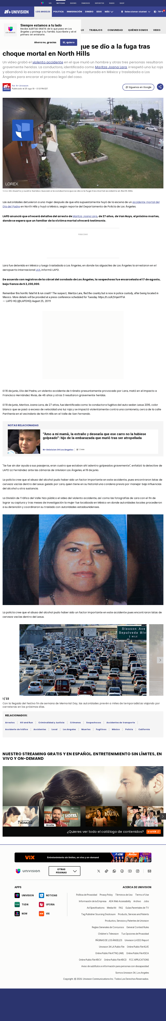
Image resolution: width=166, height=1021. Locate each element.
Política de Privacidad (86, 894)
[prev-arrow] (3, 660)
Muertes (85, 729)
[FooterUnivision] (28, 871)
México (116, 729)
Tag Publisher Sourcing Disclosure (98, 914)
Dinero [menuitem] (89, 11)
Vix (50, 3)
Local (54, 729)
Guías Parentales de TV (137, 907)
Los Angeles (69, 729)
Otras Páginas (61, 871)
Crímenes (75, 722)
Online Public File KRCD (115, 959)
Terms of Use (142, 894)
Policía (129, 729)
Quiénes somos (138, 30)
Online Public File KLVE (138, 946)
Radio (111, 3)
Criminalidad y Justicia (51, 722)
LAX (38, 270)
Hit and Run (26, 722)
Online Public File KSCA (137, 953)
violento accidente (47, 62)
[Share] (160, 86)
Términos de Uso (124, 894)
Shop (122, 3)
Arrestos (10, 722)
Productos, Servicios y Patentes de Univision (127, 920)
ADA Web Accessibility (120, 901)
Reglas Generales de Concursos (108, 927)
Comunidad (115, 30)
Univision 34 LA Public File (111, 946)
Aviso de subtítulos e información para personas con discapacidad (115, 966)
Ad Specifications (95, 907)
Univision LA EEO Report (137, 940)
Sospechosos (93, 722)
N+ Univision (22, 85)
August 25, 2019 (41, 301)
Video (157, 30)
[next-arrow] (160, 660)
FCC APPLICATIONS (139, 959)
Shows (73, 3)
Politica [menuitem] (58, 11)
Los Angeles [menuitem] (43, 11)
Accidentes (40, 729)
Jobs (146, 901)
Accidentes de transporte (121, 722)
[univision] (16, 11)
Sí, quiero (69, 42)
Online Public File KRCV (90, 959)
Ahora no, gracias (45, 42)
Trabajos (95, 30)
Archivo (137, 901)
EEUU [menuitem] (99, 11)
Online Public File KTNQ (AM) (109, 953)
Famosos (86, 3)
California (144, 729)
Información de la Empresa (92, 901)
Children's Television (108, 933)
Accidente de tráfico (16, 729)
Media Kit (111, 907)
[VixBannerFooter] (83, 857)
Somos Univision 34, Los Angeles (132, 972)
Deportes (99, 3)
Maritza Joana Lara (111, 67)
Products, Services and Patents (133, 914)
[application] (83, 143)
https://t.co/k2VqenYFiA (111, 297)
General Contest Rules (137, 927)
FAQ (121, 907)
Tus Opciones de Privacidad (135, 933)
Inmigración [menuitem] (74, 11)
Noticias (61, 3)
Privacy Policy (106, 894)
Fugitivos (101, 729)
